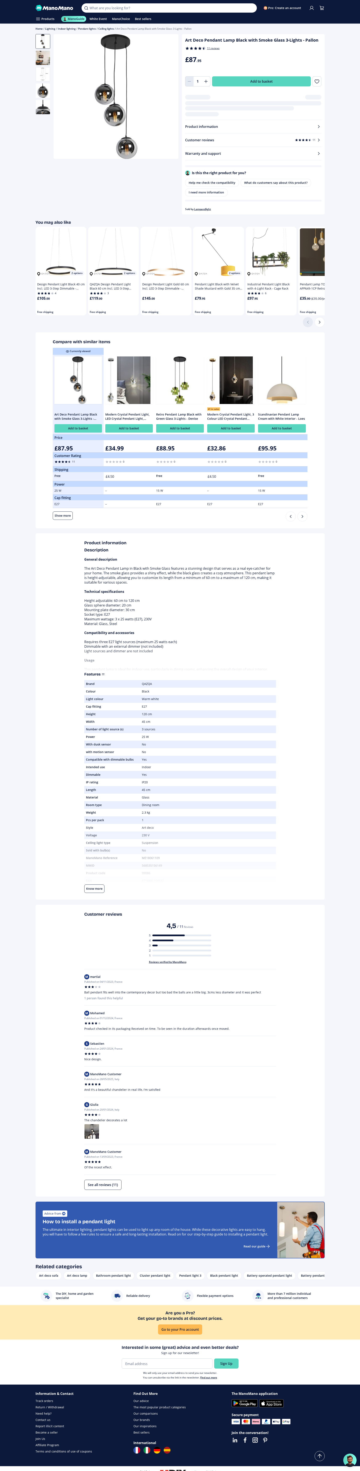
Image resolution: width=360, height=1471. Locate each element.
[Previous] (291, 516)
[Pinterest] (265, 1440)
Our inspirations (145, 1426)
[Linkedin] (235, 1440)
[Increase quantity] (206, 81)
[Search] (86, 8)
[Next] (320, 322)
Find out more (208, 1377)
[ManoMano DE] (157, 1450)
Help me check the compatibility (212, 183)
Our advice (141, 1401)
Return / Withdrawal (50, 1407)
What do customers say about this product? (275, 183)
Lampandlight (202, 209)
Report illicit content (50, 1426)
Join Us (40, 1439)
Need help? (43, 1413)
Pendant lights (87, 28)
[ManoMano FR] (136, 1450)
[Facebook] (245, 1440)
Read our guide (254, 1246)
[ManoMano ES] (167, 1450)
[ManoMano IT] (147, 1450)
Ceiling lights (106, 28)
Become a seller (47, 1432)
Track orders (44, 1401)
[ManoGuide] (350, 1460)
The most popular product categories (159, 1407)
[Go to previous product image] (62, 97)
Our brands (141, 1420)
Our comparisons (145, 1413)
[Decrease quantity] (189, 81)
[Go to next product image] (170, 97)
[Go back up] (320, 1456)
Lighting (50, 28)
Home (39, 28)
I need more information (206, 192)
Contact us (43, 1420)
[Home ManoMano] (55, 8)
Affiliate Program (47, 1445)
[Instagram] (255, 1440)
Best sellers (141, 1432)
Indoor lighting (67, 28)
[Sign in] (311, 8)
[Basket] (321, 8)
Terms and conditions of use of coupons (64, 1451)
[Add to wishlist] (317, 81)
